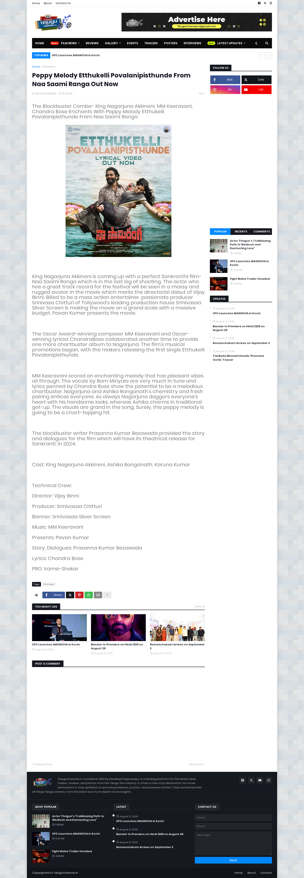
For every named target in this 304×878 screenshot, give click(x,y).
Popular (220, 231)
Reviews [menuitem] (92, 43)
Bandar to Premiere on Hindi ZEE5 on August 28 (117, 646)
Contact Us (63, 3)
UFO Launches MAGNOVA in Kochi (75, 55)
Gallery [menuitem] (111, 43)
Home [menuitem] (39, 43)
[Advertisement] (241, 161)
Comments (262, 231)
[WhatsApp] (89, 595)
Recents (241, 231)
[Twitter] (70, 595)
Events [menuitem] (132, 43)
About (48, 3)
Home (36, 3)
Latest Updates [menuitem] (229, 43)
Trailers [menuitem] (151, 43)
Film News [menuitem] (69, 43)
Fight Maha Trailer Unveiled (250, 279)
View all (200, 606)
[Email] (98, 595)
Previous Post (43, 764)
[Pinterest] (79, 595)
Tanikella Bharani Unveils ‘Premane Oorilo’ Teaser (238, 358)
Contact (266, 873)
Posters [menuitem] (170, 43)
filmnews (49, 67)
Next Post (196, 764)
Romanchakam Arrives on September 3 (177, 646)
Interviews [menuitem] (192, 43)
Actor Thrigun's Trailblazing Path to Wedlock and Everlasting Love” (250, 244)
